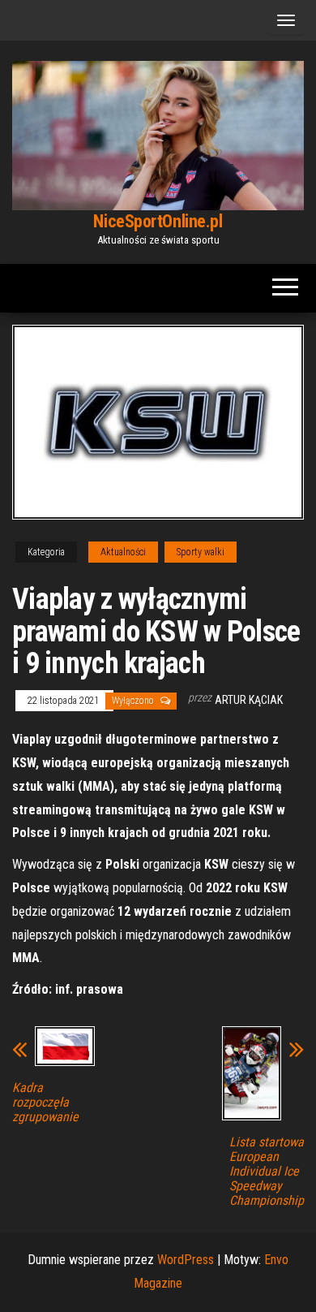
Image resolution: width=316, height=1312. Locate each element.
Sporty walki (200, 552)
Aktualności (123, 552)
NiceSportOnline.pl (157, 221)
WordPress (185, 1259)
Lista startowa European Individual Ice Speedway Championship (266, 1171)
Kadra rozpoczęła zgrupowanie (45, 1102)
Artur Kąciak (249, 699)
